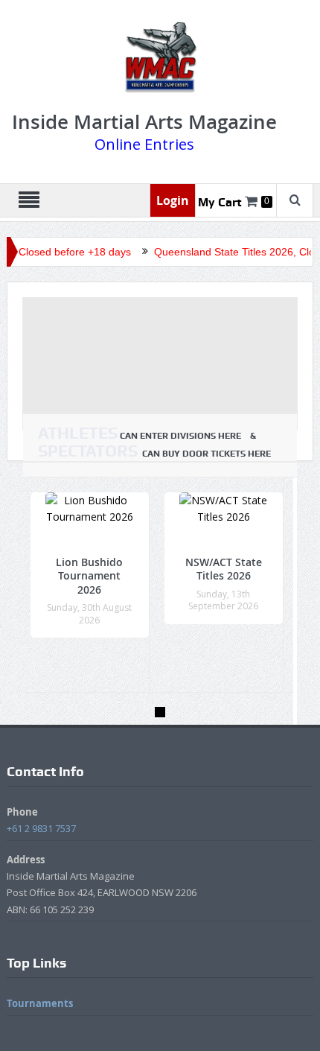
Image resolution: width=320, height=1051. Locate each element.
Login (172, 200)
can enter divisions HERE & (150, 433)
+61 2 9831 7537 (41, 828)
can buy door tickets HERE (154, 451)
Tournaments (40, 1003)
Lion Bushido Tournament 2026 (89, 575)
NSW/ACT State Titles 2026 (223, 568)
